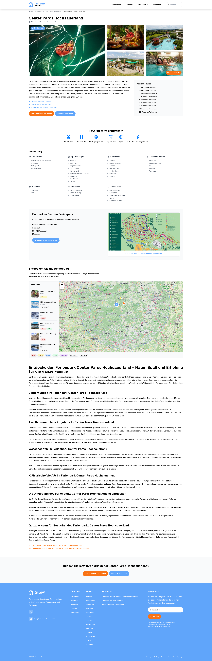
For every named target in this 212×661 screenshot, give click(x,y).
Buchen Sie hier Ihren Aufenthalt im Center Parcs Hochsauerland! (55, 545)
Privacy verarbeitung (152, 657)
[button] (120, 298)
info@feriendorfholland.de (44, 619)
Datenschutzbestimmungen (156, 625)
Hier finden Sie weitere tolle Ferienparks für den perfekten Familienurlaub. (59, 548)
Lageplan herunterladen (47, 240)
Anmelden (154, 617)
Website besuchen (65, 114)
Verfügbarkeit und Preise (41, 114)
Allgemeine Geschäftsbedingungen (172, 657)
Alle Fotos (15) (174, 73)
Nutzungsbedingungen (155, 626)
